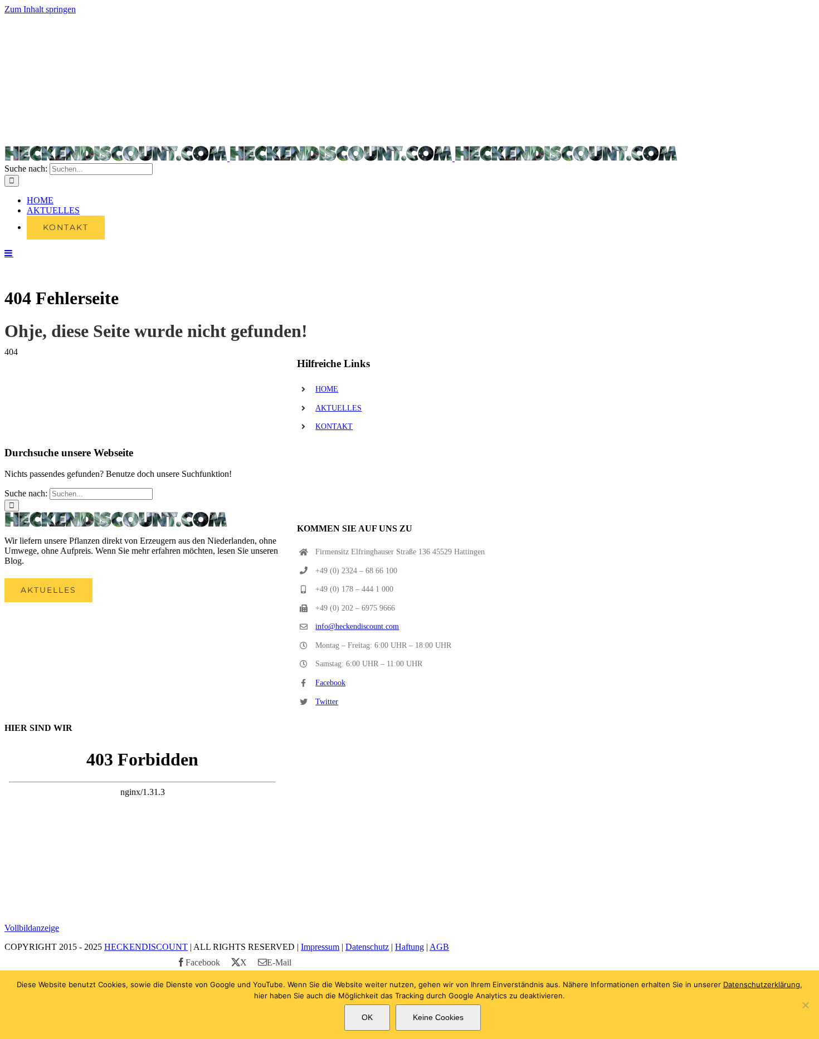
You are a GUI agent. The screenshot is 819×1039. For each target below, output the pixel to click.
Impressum (320, 947)
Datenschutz (367, 947)
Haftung (409, 947)
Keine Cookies (438, 1017)
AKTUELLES (338, 408)
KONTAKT (334, 426)
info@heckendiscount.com (357, 626)
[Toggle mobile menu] (8, 252)
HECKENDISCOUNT (146, 947)
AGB (439, 947)
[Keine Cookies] (805, 1005)
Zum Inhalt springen (40, 9)
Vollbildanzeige (31, 928)
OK (367, 1017)
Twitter (326, 701)
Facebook (330, 683)
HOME (326, 389)
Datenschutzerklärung (761, 984)
